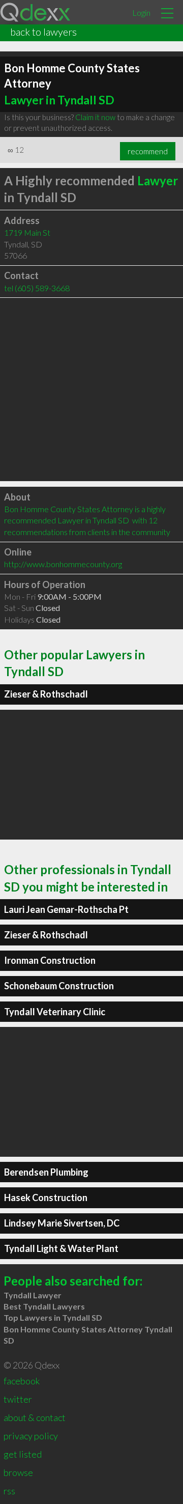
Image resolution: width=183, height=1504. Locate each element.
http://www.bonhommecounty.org (63, 564)
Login (141, 12)
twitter (18, 1399)
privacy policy (31, 1435)
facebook (22, 1380)
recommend (148, 151)
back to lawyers (43, 31)
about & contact (35, 1417)
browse (18, 1472)
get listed (23, 1454)
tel (37, 288)
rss (9, 1490)
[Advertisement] (91, 389)
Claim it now (95, 117)
